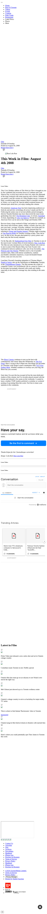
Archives (8, 849)
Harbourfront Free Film (23, 241)
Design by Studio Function (14, 879)
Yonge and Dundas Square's (18, 231)
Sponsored (4, 715)
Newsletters (9, 851)
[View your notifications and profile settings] (44, 492)
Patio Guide (9, 15)
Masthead (8, 853)
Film (2, 142)
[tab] (7, 493)
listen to (26, 218)
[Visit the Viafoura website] (41, 514)
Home (7, 5)
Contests (8, 13)
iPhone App (9, 855)
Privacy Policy (10, 861)
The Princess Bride (9, 233)
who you (20, 218)
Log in (37, 476)
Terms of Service (11, 859)
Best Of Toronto (11, 7)
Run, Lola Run (39, 243)
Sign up (42, 476)
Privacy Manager (11, 877)
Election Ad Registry (12, 857)
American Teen (16, 208)
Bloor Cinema (9, 359)
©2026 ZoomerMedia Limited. (16, 871)
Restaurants (9, 17)
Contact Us (9, 843)
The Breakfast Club (23, 216)
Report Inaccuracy (7, 148)
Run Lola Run (18, 456)
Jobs (6, 847)
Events (7, 11)
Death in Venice (6, 262)
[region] (23, 496)
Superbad (41, 216)
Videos (7, 9)
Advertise (8, 845)
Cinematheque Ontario (13, 264)
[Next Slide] (44, 541)
